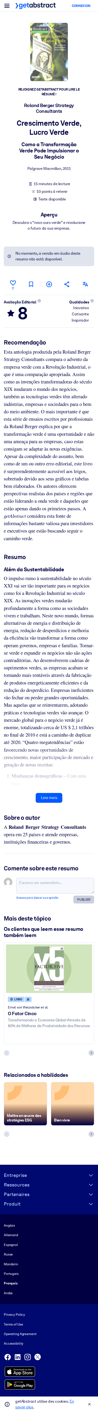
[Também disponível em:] (85, 284)
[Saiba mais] (39, 301)
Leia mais (49, 797)
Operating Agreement (20, 1334)
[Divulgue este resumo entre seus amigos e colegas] (67, 284)
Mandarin (11, 1264)
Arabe (8, 1293)
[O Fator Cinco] (49, 968)
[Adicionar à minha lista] (49, 284)
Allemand (11, 1235)
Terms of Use (13, 1324)
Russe (8, 1254)
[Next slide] (91, 1053)
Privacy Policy (14, 1314)
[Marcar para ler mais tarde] (31, 284)
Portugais (11, 1274)
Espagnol (11, 1245)
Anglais (9, 1225)
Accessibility (13, 1343)
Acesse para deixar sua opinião (37, 898)
